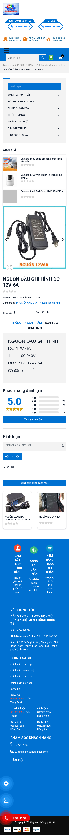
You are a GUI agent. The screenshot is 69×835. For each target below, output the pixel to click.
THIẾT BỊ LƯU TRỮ (17, 121)
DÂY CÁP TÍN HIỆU (18, 128)
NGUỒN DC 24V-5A (49, 516)
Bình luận (34, 328)
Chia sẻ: (7, 313)
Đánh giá (51, 323)
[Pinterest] (43, 312)
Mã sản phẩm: (11, 297)
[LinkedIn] (48, 312)
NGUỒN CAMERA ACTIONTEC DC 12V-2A (17, 518)
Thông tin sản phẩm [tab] (26, 323)
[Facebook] (14, 312)
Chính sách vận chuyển (22, 670)
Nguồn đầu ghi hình (52, 65)
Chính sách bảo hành (21, 676)
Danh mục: (9, 302)
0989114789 (52, 26)
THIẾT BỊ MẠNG (16, 114)
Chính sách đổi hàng (21, 682)
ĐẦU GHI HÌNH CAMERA (21, 101)
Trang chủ (8, 65)
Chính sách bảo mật (21, 664)
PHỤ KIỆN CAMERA (27, 65)
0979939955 (22, 26)
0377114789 (21, 744)
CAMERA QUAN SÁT (19, 94)
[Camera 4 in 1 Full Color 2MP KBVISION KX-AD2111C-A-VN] (10, 196)
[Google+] (37, 312)
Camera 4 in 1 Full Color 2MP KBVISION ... (43, 191)
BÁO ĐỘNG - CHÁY (18, 135)
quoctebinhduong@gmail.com (31, 751)
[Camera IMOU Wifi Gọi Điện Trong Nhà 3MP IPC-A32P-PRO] (10, 180)
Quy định (15, 688)
